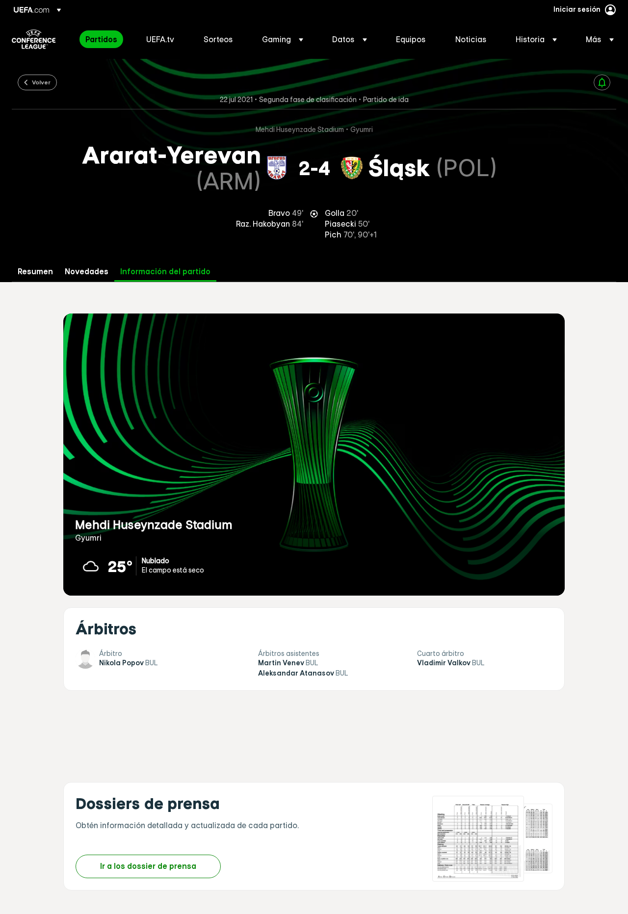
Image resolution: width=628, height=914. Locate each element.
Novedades (86, 271)
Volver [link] (41, 81)
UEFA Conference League (33, 39)
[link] (101, 39)
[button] (283, 39)
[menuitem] (103, 39)
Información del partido (165, 271)
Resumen (35, 271)
